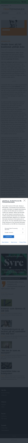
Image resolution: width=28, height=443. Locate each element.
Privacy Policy (22, 242)
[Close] (24, 200)
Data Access (14, 242)
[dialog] (14, 221)
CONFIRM (9, 236)
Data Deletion (5, 242)
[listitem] (14, 229)
